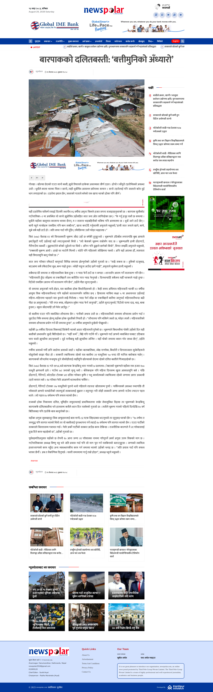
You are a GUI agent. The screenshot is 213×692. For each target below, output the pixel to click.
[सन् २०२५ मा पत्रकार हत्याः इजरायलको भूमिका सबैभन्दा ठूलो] (47, 585)
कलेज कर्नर (130, 41)
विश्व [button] (150, 41)
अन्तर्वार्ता (98, 41)
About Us (85, 655)
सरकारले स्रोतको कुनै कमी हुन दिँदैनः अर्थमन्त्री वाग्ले (155, 47)
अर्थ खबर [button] (86, 41)
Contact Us (86, 672)
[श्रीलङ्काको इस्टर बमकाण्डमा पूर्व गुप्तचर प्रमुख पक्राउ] (87, 617)
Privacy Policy (87, 668)
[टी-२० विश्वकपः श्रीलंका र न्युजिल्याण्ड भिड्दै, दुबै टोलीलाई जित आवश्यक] (47, 617)
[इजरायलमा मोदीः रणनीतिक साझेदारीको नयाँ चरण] (126, 585)
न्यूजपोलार (39, 71)
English (176, 41)
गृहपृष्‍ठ (37, 41)
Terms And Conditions (90, 663)
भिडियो (160, 41)
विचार (108, 41)
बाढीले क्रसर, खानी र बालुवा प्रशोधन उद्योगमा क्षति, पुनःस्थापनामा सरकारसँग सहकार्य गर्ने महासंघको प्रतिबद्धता (81, 47)
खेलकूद (141, 41)
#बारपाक (34, 461)
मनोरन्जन (118, 41)
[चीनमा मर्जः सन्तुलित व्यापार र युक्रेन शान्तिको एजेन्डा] (87, 585)
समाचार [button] (47, 41)
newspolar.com (41, 687)
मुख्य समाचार (73, 41)
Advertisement (87, 659)
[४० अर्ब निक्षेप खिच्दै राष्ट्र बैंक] (126, 617)
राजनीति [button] (59, 41)
